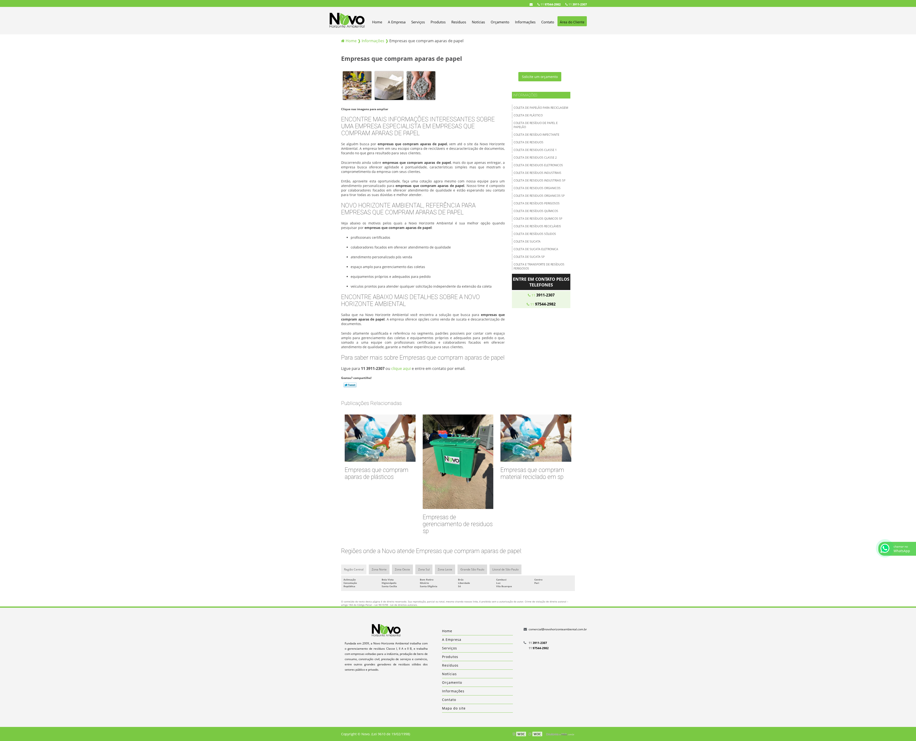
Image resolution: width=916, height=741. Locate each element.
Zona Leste (445, 569)
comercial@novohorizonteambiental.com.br (558, 629)
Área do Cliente (572, 22)
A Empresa (397, 22)
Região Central (354, 569)
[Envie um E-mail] (531, 4)
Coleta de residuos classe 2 (535, 157)
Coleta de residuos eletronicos (538, 165)
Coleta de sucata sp (529, 257)
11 (577, 4)
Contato (547, 22)
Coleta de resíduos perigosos (537, 203)
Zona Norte (379, 569)
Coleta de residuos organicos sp (539, 196)
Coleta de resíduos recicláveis (537, 226)
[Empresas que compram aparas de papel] (357, 85)
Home (377, 22)
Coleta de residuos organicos (537, 188)
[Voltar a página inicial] (347, 20)
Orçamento (500, 22)
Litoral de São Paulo (505, 569)
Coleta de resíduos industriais (537, 173)
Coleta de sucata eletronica (536, 249)
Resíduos (458, 22)
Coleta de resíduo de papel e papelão (536, 125)
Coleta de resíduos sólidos (535, 234)
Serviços (418, 22)
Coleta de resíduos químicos (536, 211)
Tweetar (350, 385)
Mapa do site (454, 708)
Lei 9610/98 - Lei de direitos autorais (396, 604)
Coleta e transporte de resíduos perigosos (539, 266)
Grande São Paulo (472, 569)
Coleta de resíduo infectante (536, 135)
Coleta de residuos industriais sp (539, 180)
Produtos (438, 22)
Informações (525, 22)
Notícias (478, 22)
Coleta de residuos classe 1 (535, 150)
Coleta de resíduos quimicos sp (538, 219)
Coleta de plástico (528, 115)
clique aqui (401, 368)
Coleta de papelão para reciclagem (541, 108)
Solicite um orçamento (540, 76)
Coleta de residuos (528, 142)
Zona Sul (424, 569)
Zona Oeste (402, 569)
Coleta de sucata (527, 241)
